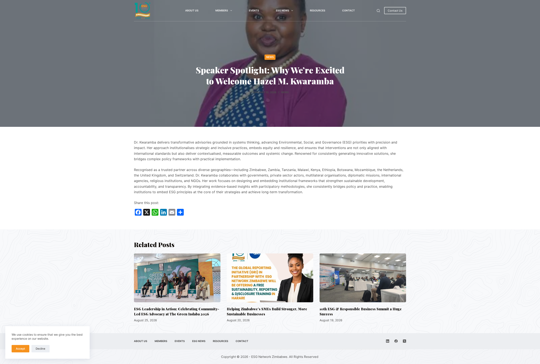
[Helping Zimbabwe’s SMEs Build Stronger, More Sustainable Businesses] (270, 277)
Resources (317, 10)
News (270, 57)
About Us (191, 10)
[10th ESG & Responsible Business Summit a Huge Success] (363, 277)
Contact (348, 10)
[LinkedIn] (387, 341)
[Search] (378, 10)
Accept (20, 348)
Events (254, 10)
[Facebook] (396, 341)
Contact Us (395, 10)
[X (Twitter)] (404, 341)
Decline (40, 348)
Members (221, 10)
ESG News (282, 10)
